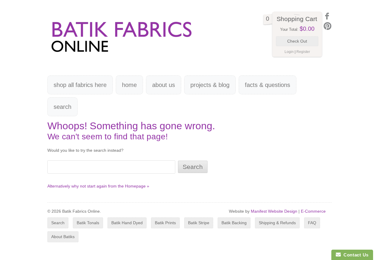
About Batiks (63, 236)
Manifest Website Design (274, 211)
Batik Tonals (88, 222)
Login (289, 52)
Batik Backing (234, 222)
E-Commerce (313, 211)
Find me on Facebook (327, 16)
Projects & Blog (209, 85)
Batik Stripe (198, 222)
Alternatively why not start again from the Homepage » (98, 186)
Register (303, 52)
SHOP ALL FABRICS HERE (80, 85)
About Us (163, 85)
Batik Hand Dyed (127, 222)
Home (129, 85)
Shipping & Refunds (277, 222)
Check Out (297, 41)
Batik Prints (165, 222)
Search (62, 107)
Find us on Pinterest (327, 26)
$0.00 (307, 28)
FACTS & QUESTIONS (267, 85)
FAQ (312, 222)
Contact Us (355, 254)
